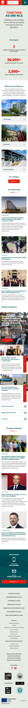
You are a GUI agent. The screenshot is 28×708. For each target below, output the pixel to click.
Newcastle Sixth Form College (14, 608)
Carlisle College (14, 593)
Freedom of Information (14, 636)
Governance (14, 634)
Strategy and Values (14, 623)
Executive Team (14, 632)
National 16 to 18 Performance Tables (14, 627)
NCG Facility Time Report (14, 658)
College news (14, 644)
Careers (11, 3)
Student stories (14, 648)
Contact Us (14, 419)
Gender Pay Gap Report (14, 656)
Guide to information (14, 406)
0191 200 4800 (14, 565)
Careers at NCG (14, 630)
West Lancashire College (14, 615)
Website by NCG (5, 704)
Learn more (13, 181)
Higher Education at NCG (14, 412)
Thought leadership (14, 646)
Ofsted (14, 625)
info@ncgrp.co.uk (14, 576)
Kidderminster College (14, 597)
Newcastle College (14, 604)
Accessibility (23, 701)
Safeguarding (14, 638)
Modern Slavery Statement (14, 654)
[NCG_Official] (12, 668)
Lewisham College (14, 601)
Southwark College (14, 612)
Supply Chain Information (14, 660)
